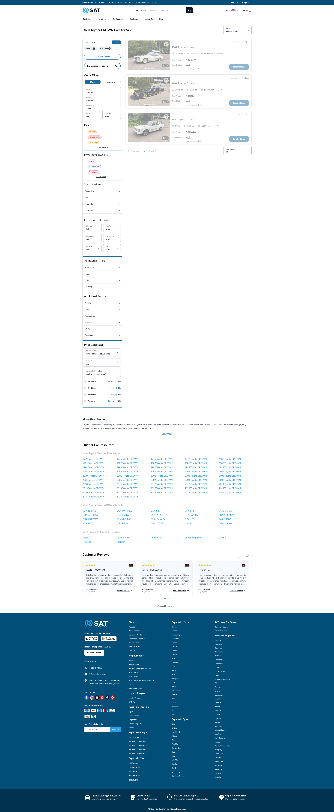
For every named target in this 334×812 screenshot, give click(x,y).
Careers (132, 651)
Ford (173, 682)
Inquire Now (239, 66)
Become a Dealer (221, 627)
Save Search (104, 56)
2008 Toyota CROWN (196, 479)
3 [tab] (171, 600)
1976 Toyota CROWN (161, 459)
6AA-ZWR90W (124, 510)
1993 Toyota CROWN (230, 467)
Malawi (217, 722)
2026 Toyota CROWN (127, 496)
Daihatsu (175, 662)
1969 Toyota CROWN (93, 459)
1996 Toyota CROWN (127, 471)
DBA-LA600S (225, 510)
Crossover (176, 772)
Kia (173, 710)
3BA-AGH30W (226, 515)
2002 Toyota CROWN (161, 475)
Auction (111, 82)
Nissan (174, 631)
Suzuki (174, 654)
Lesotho (218, 718)
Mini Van (175, 760)
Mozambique (220, 730)
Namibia (218, 734)
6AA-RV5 (87, 523)
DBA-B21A (122, 523)
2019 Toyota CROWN (230, 488)
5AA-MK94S (225, 519)
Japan (93, 161)
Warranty (91, 401)
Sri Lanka (218, 765)
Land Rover (176, 690)
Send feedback (94, 652)
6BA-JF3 (189, 510)
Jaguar (174, 694)
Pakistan (121, 541)
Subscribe (115, 729)
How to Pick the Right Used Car (141, 680)
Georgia (218, 687)
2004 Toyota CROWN (230, 475)
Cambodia (219, 659)
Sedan (174, 728)
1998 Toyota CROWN (196, 471)
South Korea (95, 167)
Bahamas (218, 648)
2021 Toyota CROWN (127, 492)
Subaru (174, 647)
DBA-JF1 (189, 519)
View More (167, 433)
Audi (173, 674)
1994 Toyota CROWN (93, 471)
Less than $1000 (135, 737)
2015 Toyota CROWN (93, 488)
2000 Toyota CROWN (93, 475)
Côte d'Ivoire (220, 671)
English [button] (245, 2)
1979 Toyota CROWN (196, 459)
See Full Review (123, 590)
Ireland (217, 706)
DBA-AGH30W (90, 515)
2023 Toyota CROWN (196, 492)
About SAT (133, 627)
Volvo (174, 686)
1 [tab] (165, 600)
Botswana (219, 652)
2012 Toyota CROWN (161, 484)
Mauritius (218, 726)
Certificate (92, 388)
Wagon (174, 736)
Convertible (176, 748)
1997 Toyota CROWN (161, 471)
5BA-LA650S (191, 515)
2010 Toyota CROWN (93, 484)
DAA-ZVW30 (157, 523)
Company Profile (135, 635)
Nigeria (217, 742)
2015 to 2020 (134, 776)
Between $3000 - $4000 (138, 749)
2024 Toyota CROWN (230, 492)
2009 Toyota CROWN (230, 479)
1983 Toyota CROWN (161, 463)
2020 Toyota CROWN (93, 492)
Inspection (92, 394)
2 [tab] (169, 600)
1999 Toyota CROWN (230, 471)
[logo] (96, 625)
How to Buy (133, 672)
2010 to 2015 (134, 771)
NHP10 (188, 523)
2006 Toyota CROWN (127, 479)
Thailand (86, 541)
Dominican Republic (222, 679)
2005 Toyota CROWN (93, 479)
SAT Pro (132, 702)
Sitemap (132, 660)
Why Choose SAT (136, 631)
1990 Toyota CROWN (161, 467)
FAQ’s (131, 684)
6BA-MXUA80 (124, 519)
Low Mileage (93, 143)
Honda (174, 643)
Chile (217, 667)
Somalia (218, 757)
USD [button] (233, 2)
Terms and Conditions (137, 639)
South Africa (220, 761)
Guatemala (219, 695)
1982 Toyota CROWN (127, 463)
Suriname (218, 769)
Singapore (94, 172)
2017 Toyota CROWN (161, 488)
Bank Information (135, 688)
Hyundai (175, 706)
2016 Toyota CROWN (127, 488)
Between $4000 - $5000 (138, 753)
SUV (173, 724)
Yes (112, 381)
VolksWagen (177, 635)
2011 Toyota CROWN (127, 484)
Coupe (174, 740)
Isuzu (174, 659)
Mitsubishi (176, 639)
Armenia (218, 640)
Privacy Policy (134, 643)
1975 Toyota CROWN (127, 459)
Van (173, 756)
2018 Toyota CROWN (196, 488)
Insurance (92, 381)
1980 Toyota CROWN (230, 459)
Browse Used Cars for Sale (93, 2)
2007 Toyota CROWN (161, 479)
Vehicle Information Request (140, 668)
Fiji (216, 683)
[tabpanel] (109, 578)
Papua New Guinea (222, 746)
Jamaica (218, 710)
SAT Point (92, 132)
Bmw (174, 670)
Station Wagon (178, 776)
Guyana (218, 699)
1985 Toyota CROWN (196, 463)
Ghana (217, 691)
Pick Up (175, 744)
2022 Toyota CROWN (161, 492)
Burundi (218, 656)
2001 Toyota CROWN (127, 475)
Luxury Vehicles (94, 137)
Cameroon (219, 663)
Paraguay (218, 750)
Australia (218, 644)
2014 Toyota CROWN (230, 484)
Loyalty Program (135, 698)
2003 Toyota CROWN (196, 475)
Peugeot (175, 678)
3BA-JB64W (123, 515)
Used (92, 82)
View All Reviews (165, 606)
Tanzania (218, 773)
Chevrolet (176, 702)
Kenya (217, 714)
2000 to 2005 (134, 763)
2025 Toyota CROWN (93, 496)
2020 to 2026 (134, 780)
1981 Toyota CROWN (93, 463)
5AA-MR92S (157, 515)
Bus (173, 752)
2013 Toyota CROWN (196, 484)
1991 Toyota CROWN (196, 467)
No (119, 381)
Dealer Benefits (221, 631)
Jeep (173, 698)
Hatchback (176, 732)
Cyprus (217, 675)
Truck (174, 768)
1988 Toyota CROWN (93, 467)
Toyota (174, 627)
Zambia (222, 537)
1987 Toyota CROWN (230, 463)
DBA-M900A (225, 523)
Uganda (218, 777)
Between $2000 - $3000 (138, 745)
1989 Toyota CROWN (127, 467)
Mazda (174, 651)
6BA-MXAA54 (158, 519)
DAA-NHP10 (89, 510)
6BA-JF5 (155, 510)
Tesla (174, 714)
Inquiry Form (134, 664)
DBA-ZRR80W (90, 519)
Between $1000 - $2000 (138, 741)
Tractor (175, 764)
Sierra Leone (220, 753)
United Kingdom (193, 537)
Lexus (174, 667)
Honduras (218, 703)
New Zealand (220, 738)
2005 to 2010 (134, 767)
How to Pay (133, 676)
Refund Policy (134, 647)
